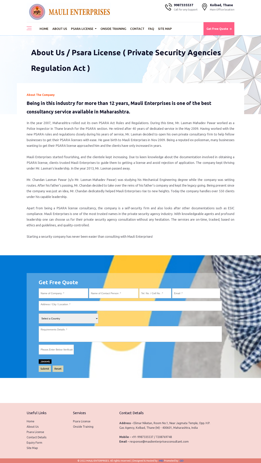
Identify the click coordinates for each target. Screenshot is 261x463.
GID (181, 460)
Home (44, 28)
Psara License (82, 28)
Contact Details (37, 437)
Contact (137, 28)
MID (161, 460)
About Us (59, 28)
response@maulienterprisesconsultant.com (159, 441)
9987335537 (183, 5)
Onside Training (113, 28)
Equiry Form (34, 442)
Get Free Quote (217, 28)
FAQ (151, 28)
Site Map (165, 28)
